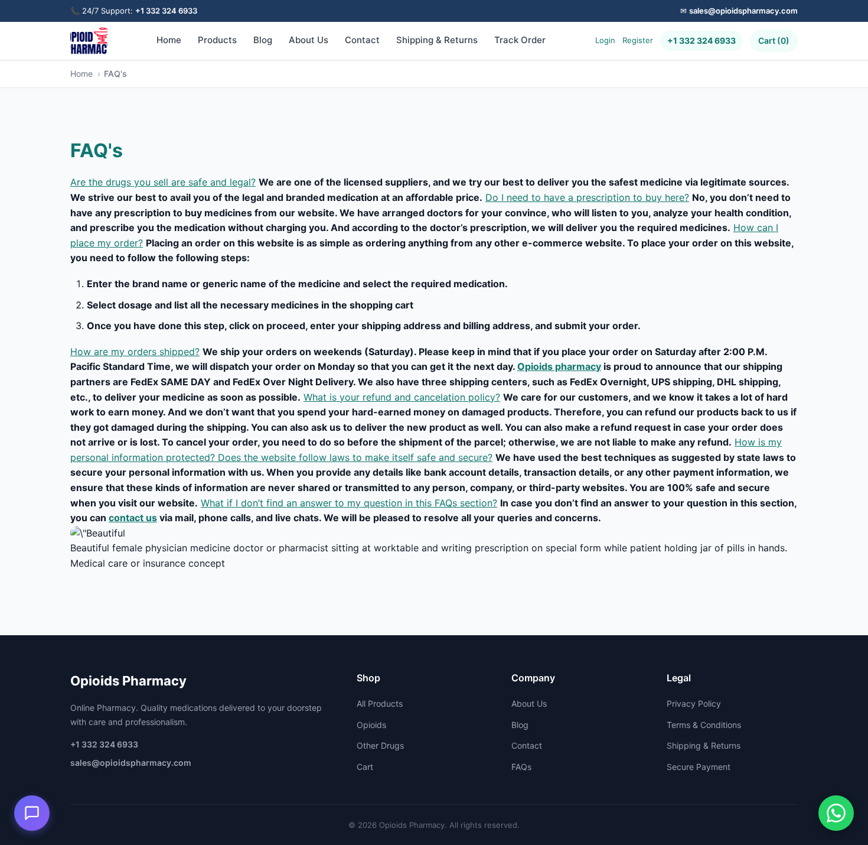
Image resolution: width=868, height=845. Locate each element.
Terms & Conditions (704, 725)
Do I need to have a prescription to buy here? (587, 197)
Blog (262, 40)
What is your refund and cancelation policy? (402, 397)
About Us (308, 40)
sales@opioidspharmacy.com (743, 10)
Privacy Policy (694, 703)
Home (168, 40)
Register (637, 40)
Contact (362, 40)
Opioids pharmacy (559, 366)
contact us (133, 518)
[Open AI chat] (32, 813)
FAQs (521, 767)
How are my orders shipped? (135, 352)
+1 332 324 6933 (166, 10)
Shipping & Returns (437, 40)
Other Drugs (380, 745)
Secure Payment (698, 767)
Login (605, 40)
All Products (380, 703)
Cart (365, 767)
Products (217, 40)
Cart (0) (773, 40)
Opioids (371, 725)
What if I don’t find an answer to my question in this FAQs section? (349, 503)
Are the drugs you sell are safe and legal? (163, 182)
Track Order (520, 40)
